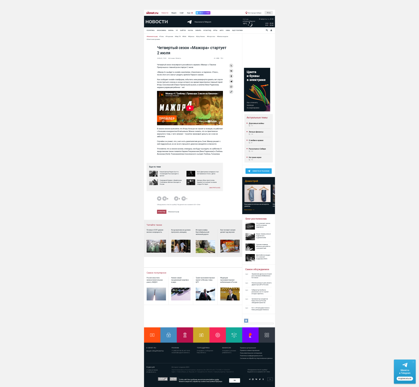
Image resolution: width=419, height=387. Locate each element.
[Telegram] (231, 81)
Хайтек (183, 30)
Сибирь (198, 30)
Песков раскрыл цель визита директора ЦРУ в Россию (261, 284)
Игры (215, 30)
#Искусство (211, 36)
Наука (190, 30)
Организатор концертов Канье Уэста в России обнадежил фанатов (260, 300)
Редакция (150, 367)
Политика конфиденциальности (251, 356)
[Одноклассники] (231, 76)
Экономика (161, 30)
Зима (228, 30)
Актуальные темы (257, 117)
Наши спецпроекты (155, 351)
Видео (174, 13)
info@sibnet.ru (151, 372)
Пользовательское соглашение (251, 353)
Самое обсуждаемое (257, 269)
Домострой (251, 181)
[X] (231, 65)
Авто (222, 30)
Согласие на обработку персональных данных (256, 358)
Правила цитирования (248, 348)
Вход (268, 13)
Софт (182, 13)
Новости (164, 13)
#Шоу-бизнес (200, 36)
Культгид (207, 30)
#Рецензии (169, 36)
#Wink (184, 36)
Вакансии (226, 348)
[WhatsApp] (231, 86)
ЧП (177, 30)
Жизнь (171, 30)
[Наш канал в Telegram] (205, 25)
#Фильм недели (222, 36)
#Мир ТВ (178, 36)
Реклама (175, 348)
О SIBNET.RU (151, 348)
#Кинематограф (152, 36)
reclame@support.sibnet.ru (181, 353)
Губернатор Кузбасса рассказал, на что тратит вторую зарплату (260, 291)
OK (235, 380)
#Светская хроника (153, 39)
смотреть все (214, 187)
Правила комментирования (249, 350)
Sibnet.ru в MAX (204, 13)
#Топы (161, 36)
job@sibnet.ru (226, 353)
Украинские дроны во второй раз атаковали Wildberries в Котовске (262, 275)
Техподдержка (203, 348)
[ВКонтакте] (231, 71)
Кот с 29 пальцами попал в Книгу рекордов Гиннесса (260, 308)
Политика (151, 30)
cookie (217, 379)
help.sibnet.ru (201, 353)
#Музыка (191, 36)
